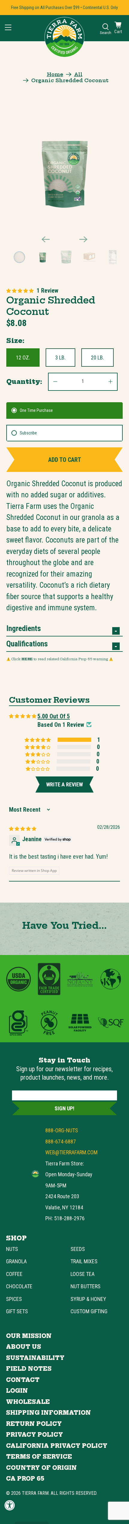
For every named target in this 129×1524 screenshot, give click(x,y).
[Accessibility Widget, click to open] (9, 1505)
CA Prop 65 (25, 1478)
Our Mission (29, 1336)
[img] (22, 828)
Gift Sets (17, 1311)
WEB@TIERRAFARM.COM (71, 1152)
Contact (23, 1379)
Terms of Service (39, 1456)
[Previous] (45, 239)
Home (55, 74)
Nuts (12, 1249)
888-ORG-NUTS (61, 1130)
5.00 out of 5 (54, 716)
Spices (14, 1299)
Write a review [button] (64, 784)
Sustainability (35, 1357)
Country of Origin (41, 1467)
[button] (20, 291)
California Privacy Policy (56, 1445)
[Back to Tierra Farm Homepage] (65, 37)
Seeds (77, 1249)
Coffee (14, 1274)
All (78, 74)
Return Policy (34, 1423)
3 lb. (60, 357)
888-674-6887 (60, 1141)
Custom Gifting (88, 1311)
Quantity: (24, 381)
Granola (16, 1261)
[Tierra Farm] (35, 1174)
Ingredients (23, 628)
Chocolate (19, 1286)
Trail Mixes (84, 1261)
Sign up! (64, 1108)
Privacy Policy (34, 1434)
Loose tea (82, 1274)
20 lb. (97, 357)
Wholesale (28, 1401)
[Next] (83, 239)
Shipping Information (48, 1412)
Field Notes (29, 1368)
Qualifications (27, 643)
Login (17, 1390)
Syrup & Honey (88, 1299)
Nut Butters (85, 1286)
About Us (23, 1346)
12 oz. (23, 357)
